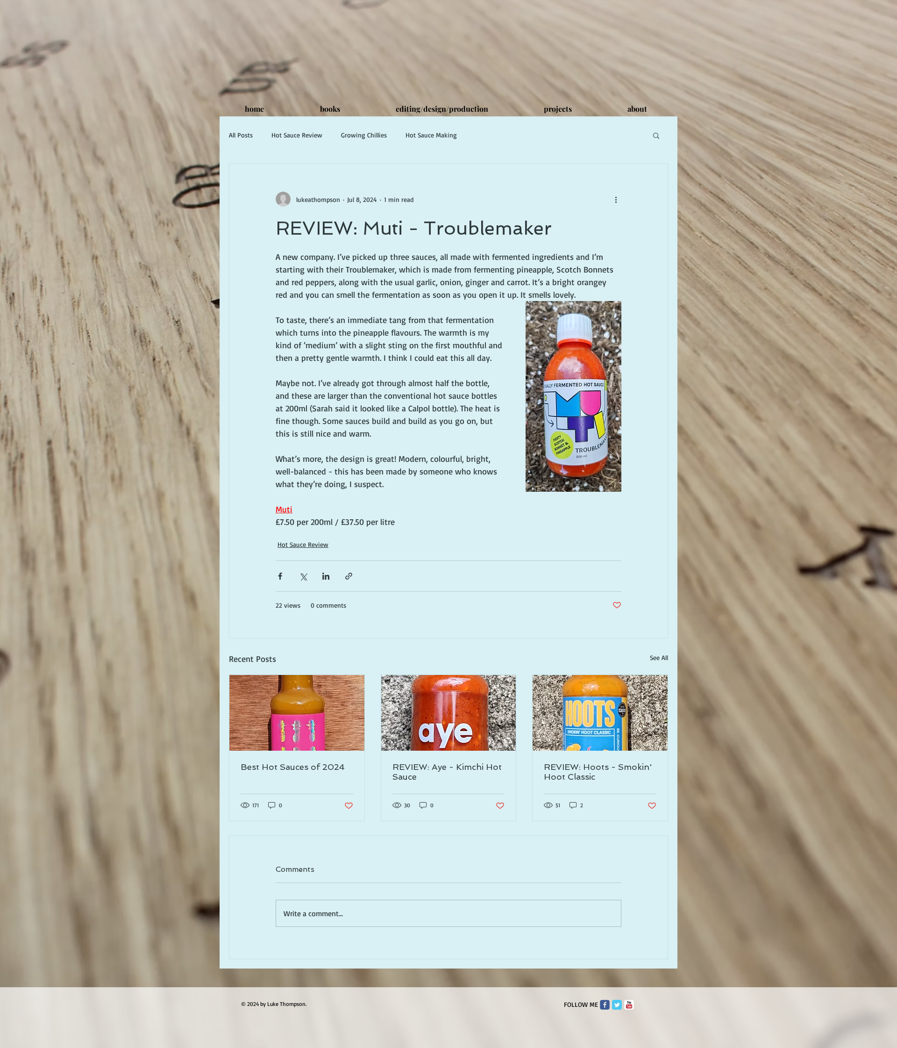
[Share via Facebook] (280, 576)
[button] (656, 135)
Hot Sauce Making (431, 135)
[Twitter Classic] (617, 1005)
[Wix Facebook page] (605, 1005)
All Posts (241, 135)
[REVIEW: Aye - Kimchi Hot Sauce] (448, 713)
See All (659, 657)
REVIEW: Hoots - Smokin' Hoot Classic (598, 772)
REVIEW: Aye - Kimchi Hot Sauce (447, 772)
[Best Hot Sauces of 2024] (296, 713)
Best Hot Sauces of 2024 (293, 767)
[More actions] (615, 199)
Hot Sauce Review (296, 135)
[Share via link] (348, 576)
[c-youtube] (629, 1005)
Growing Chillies (364, 135)
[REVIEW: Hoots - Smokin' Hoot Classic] (600, 713)
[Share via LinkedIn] (325, 576)
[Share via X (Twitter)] (303, 576)
